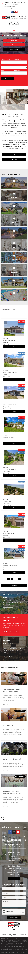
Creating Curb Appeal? (12, 759)
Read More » (6, 704)
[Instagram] (14, 12)
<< (8, 579)
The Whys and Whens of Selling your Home (12, 690)
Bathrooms (17, 70)
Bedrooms (3, 70)
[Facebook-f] (12, 12)
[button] (14, 30)
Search (7, 78)
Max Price (16, 65)
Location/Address (5, 59)
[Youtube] (16, 12)
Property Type (17, 59)
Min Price (3, 65)
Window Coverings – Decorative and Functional (13, 792)
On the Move (8, 725)
